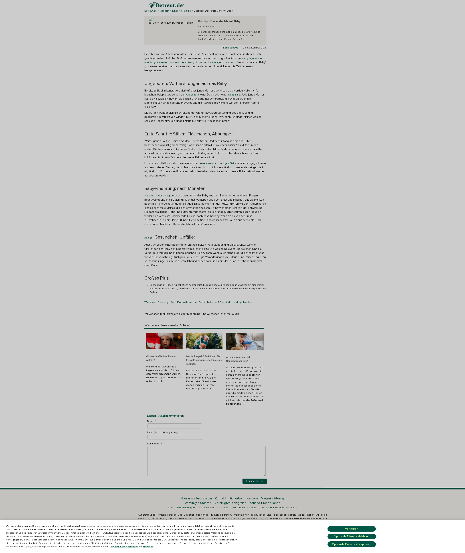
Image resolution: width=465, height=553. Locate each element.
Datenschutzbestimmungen (124, 547)
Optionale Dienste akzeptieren (351, 544)
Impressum (148, 547)
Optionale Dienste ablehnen (351, 536)
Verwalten (351, 528)
